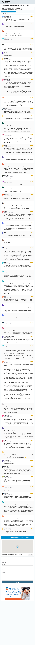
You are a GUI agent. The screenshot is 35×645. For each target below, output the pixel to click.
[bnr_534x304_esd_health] (17, 593)
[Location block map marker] (17, 546)
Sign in (12, 537)
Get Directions (31, 554)
